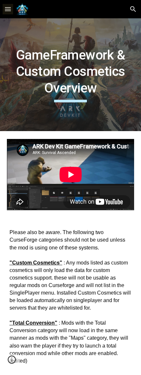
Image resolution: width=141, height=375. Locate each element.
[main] (70, 74)
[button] (8, 9)
